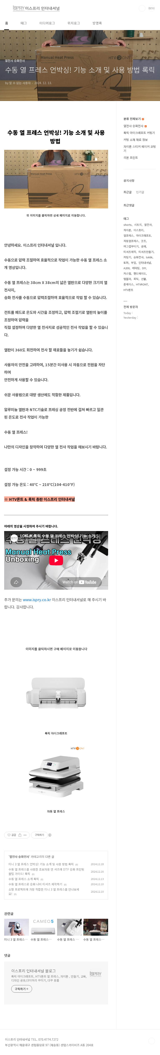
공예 (143, 246)
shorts (128, 225)
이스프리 (139, 230)
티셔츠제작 (130, 252)
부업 (133, 263)
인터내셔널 (145, 263)
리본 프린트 (131, 157)
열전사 (148, 225)
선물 (143, 279)
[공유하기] (19, 835)
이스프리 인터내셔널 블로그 (33, 970)
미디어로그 (47, 22)
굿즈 (143, 241)
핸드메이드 (140, 273)
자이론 (127, 230)
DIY (144, 268)
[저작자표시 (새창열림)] (49, 835)
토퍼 (126, 263)
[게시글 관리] (25, 835)
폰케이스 (129, 284)
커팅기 (127, 257)
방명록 (97, 22)
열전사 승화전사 (19, 856)
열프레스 (129, 235)
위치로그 (74, 22)
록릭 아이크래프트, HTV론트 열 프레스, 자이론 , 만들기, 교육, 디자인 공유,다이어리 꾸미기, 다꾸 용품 (49, 978)
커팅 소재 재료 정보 (136, 140)
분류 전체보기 (132, 119)
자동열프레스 (131, 241)
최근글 (128, 192)
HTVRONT (142, 284)
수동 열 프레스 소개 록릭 (24, 879)
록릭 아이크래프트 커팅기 (139, 133)
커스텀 (127, 273)
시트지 (138, 225)
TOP (151, 1041)
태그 (24, 22)
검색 (142, 8)
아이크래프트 (143, 235)
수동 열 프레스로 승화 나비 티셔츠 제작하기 (35, 884)
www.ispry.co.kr (37, 599)
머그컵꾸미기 (131, 246)
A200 (127, 268)
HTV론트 (128, 290)
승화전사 (139, 257)
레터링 (136, 268)
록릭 (136, 279)
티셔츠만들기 (146, 252)
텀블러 (127, 279)
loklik (149, 257)
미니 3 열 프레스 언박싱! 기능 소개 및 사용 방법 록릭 (41, 864)
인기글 (140, 192)
